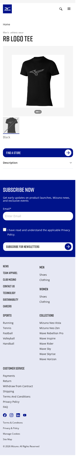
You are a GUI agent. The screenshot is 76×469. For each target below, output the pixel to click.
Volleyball (9, 338)
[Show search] (61, 8)
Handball (8, 343)
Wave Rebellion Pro (51, 333)
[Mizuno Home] (7, 8)
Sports (7, 315)
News (6, 266)
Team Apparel (10, 273)
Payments (9, 376)
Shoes (43, 274)
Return (7, 381)
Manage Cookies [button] (11, 434)
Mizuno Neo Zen (49, 328)
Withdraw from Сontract (18, 386)
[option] (11, 125)
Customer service (14, 368)
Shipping (8, 391)
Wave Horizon (47, 359)
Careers (7, 306)
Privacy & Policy (11, 428)
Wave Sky (45, 349)
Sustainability (10, 299)
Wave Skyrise (47, 354)
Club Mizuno (9, 279)
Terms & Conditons (13, 422)
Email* (7, 209)
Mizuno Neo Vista (50, 323)
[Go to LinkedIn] (18, 415)
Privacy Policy (11, 401)
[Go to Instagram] (11, 415)
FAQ (5, 407)
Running (8, 323)
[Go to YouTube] (25, 415)
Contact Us (9, 286)
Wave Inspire (47, 338)
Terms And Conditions (16, 396)
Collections (46, 315)
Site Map (7, 439)
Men (41, 267)
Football (8, 333)
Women (43, 289)
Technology (9, 293)
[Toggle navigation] (69, 9)
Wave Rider (46, 343)
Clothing (44, 280)
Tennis (7, 328)
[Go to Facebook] (5, 415)
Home (6, 24)
